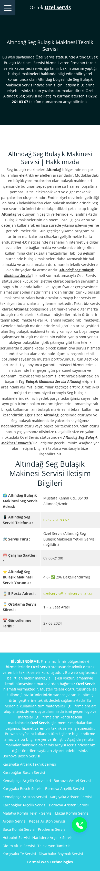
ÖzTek (50, 7)
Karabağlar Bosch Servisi (24, 772)
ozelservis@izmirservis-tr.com (69, 593)
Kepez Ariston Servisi (47, 821)
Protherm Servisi (52, 829)
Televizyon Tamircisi (54, 845)
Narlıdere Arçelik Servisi (53, 837)
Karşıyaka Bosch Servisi (23, 788)
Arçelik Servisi (14, 821)
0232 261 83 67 (56, 519)
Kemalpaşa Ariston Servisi (25, 796)
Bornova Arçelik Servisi (64, 788)
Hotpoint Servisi (16, 837)
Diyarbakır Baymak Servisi (61, 853)
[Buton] (79, 825)
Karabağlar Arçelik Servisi (24, 805)
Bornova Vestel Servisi (72, 780)
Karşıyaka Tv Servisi (19, 853)
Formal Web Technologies (50, 861)
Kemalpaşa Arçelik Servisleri (27, 780)
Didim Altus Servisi (19, 845)
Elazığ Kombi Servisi (72, 813)
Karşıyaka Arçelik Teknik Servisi (29, 764)
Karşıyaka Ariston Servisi (71, 796)
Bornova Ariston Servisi (69, 805)
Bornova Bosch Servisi (21, 756)
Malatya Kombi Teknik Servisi (28, 813)
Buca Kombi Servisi (19, 829)
